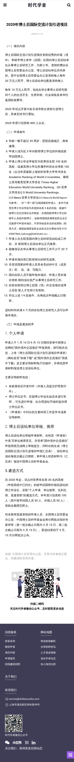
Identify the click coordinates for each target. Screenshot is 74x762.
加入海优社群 (48, 664)
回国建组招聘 (12, 664)
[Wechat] (8, 742)
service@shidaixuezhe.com (24, 698)
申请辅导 (10, 658)
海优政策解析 (48, 641)
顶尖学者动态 (48, 658)
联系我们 (11, 690)
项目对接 (10, 652)
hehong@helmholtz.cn (34, 233)
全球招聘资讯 (48, 646)
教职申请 (10, 646)
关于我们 (11, 676)
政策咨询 (10, 641)
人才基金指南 (48, 652)
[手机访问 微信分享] (70, 754)
